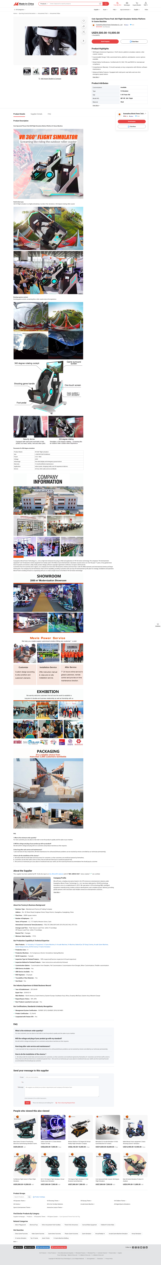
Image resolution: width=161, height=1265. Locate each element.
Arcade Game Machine (101, 944)
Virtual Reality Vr (100, 1233)
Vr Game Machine (49, 944)
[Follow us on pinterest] (144, 1247)
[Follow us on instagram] (138, 1247)
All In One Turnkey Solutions (55, 1204)
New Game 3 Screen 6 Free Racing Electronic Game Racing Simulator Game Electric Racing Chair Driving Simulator (25, 1143)
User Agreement (91, 1258)
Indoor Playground (20, 1225)
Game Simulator (86, 1233)
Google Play (29, 1247)
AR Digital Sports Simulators (122, 1204)
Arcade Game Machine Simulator (118, 1233)
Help (114, 9)
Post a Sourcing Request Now (65, 1103)
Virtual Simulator (136, 1233)
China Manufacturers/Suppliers (66, 1253)
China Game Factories (21, 1233)
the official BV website (56, 874)
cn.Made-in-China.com (98, 1255)
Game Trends (46, 1238)
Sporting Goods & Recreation (27, 13)
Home (15, 13)
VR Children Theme (119, 1201)
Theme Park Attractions (71, 1225)
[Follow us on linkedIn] (147, 1247)
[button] (100, 3)
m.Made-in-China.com (84, 1255)
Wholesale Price (91, 1253)
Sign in (146, 5)
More (15, 1241)
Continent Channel (102, 1253)
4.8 (125, 116)
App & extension (125, 9)
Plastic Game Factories (71, 1233)
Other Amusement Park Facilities (51, 1225)
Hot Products (42, 1253)
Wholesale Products (80, 1253)
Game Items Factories (54, 1233)
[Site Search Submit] (105, 4)
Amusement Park (43, 13)
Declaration (100, 1258)
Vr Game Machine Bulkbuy (61, 1238)
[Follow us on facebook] (133, 1247)
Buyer (104, 9)
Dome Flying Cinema (21, 947)
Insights (120, 1253)
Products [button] (43, 4)
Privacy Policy (109, 1258)
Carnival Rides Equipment (89, 1225)
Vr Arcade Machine (61, 944)
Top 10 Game (34, 1238)
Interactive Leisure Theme (54, 1207)
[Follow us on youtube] (141, 1247)
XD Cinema (16, 1204)
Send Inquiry (105, 41)
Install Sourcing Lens (60, 1247)
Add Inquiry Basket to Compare (51, 79)
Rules (146, 9)
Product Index (112, 1253)
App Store (18, 1247)
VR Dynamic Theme (19, 1201)
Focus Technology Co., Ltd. (67, 1258)
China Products (52, 1253)
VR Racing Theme (85, 1201)
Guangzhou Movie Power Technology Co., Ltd (109, 25)
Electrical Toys (34, 1225)
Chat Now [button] (135, 41)
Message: (21, 1087)
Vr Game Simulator (44, 947)
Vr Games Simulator (20, 1238)
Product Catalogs (39, 1197)
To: (23, 1082)
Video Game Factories (38, 1233)
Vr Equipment (38, 944)
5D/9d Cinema (33, 947)
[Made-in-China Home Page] (23, 4)
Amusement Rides (55, 13)
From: (22, 1077)
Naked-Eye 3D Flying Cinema (84, 944)
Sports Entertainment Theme (21, 1207)
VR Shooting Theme (52, 1201)
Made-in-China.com (72, 1255)
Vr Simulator (30, 944)
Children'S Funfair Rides (107, 1225)
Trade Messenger (43, 1247)
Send (27, 1103)
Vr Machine (71, 944)
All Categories (20, 9)
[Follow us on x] (136, 1247)
